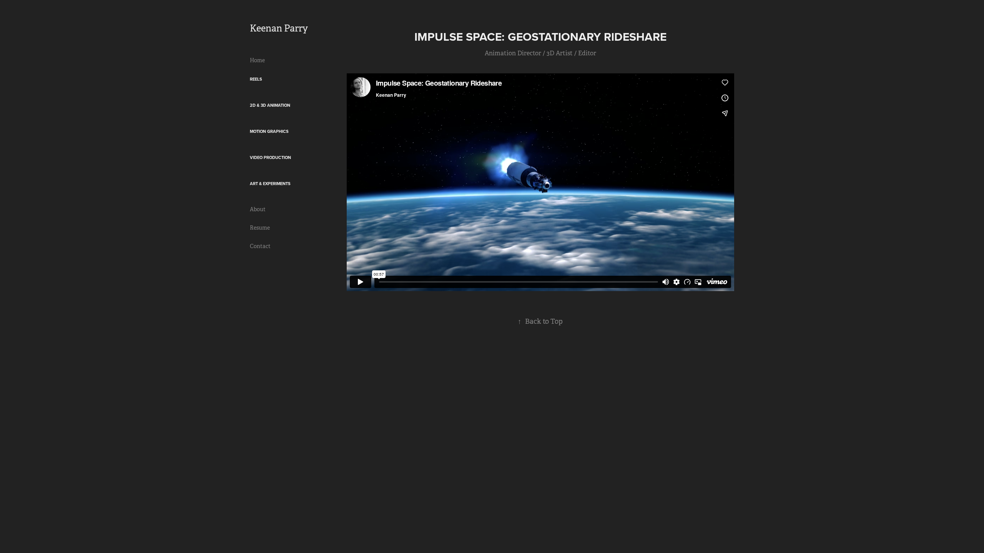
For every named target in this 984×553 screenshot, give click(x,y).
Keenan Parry (279, 28)
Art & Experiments (270, 183)
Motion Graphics (269, 131)
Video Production (270, 157)
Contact (260, 246)
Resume (260, 227)
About (258, 209)
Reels (256, 79)
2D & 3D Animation (270, 105)
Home (257, 60)
